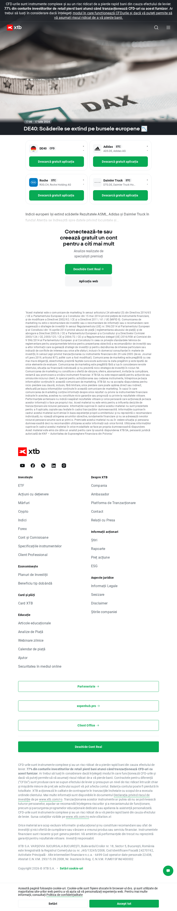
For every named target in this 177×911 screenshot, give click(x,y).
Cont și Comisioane (33, 537)
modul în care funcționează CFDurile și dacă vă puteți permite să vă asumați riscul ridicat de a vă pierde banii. (113, 15)
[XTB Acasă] (12, 28)
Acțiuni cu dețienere (33, 494)
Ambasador (100, 494)
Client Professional (32, 554)
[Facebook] (32, 465)
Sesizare (97, 594)
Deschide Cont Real (88, 747)
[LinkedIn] (53, 465)
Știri (94, 540)
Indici (22, 520)
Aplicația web (88, 281)
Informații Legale (104, 585)
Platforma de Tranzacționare (113, 502)
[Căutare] (156, 27)
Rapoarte (98, 548)
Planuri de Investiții (33, 574)
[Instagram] (64, 465)
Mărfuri (24, 502)
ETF (21, 485)
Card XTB (25, 603)
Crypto (23, 511)
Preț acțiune (100, 557)
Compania (99, 485)
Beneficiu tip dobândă (35, 583)
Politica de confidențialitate (64, 895)
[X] (43, 465)
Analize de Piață (30, 631)
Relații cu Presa (103, 520)
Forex (22, 528)
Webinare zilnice (30, 640)
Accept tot (124, 903)
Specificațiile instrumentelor (40, 546)
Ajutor (22, 657)
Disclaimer (99, 603)
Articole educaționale (34, 623)
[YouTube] (22, 465)
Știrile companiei (104, 611)
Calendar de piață (32, 649)
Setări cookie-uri (71, 868)
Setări (53, 903)
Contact (97, 511)
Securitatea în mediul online (39, 666)
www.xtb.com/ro (50, 799)
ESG (94, 566)
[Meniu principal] (168, 27)
